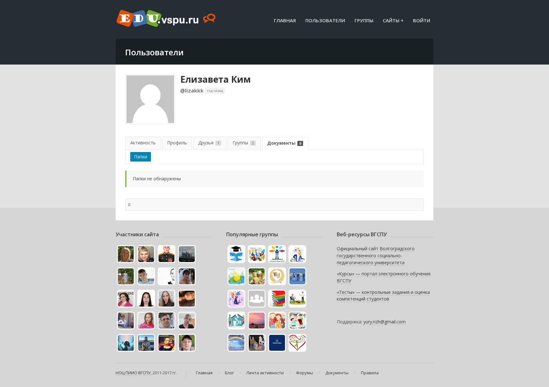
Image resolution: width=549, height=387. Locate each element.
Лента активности (265, 373)
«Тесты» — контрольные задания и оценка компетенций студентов (383, 295)
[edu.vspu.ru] (167, 19)
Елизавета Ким (215, 79)
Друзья (208, 143)
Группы (364, 20)
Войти (421, 20)
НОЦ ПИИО (126, 373)
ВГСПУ (144, 373)
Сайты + (393, 20)
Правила (370, 373)
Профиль (177, 143)
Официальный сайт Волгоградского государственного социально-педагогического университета (376, 255)
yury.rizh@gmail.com (384, 322)
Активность (143, 143)
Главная (285, 20)
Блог (229, 373)
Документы (284, 143)
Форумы (304, 373)
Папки (140, 157)
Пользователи (325, 20)
